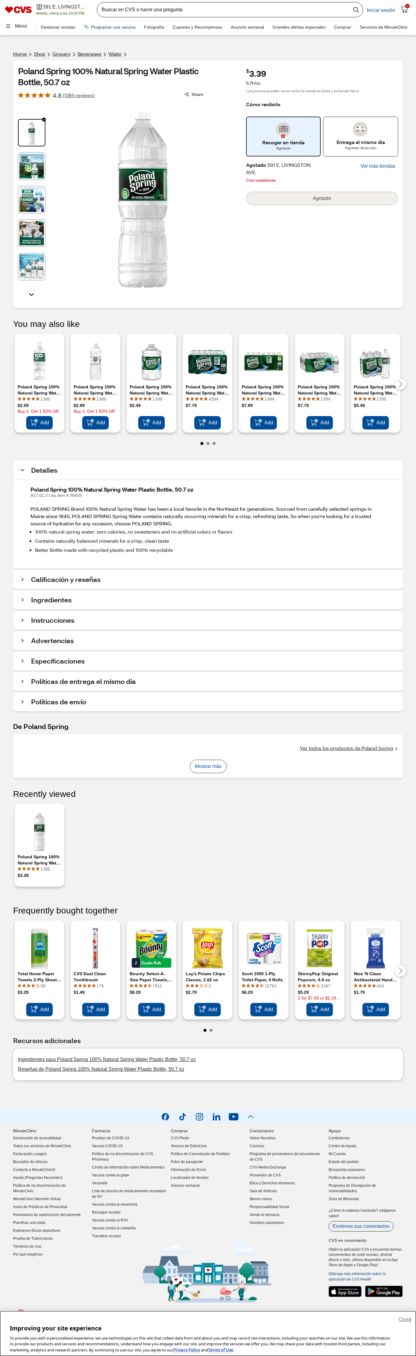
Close (405, 1319)
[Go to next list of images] (31, 294)
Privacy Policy (186, 1349)
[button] (378, 166)
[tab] (31, 132)
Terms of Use (220, 1349)
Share (197, 94)
